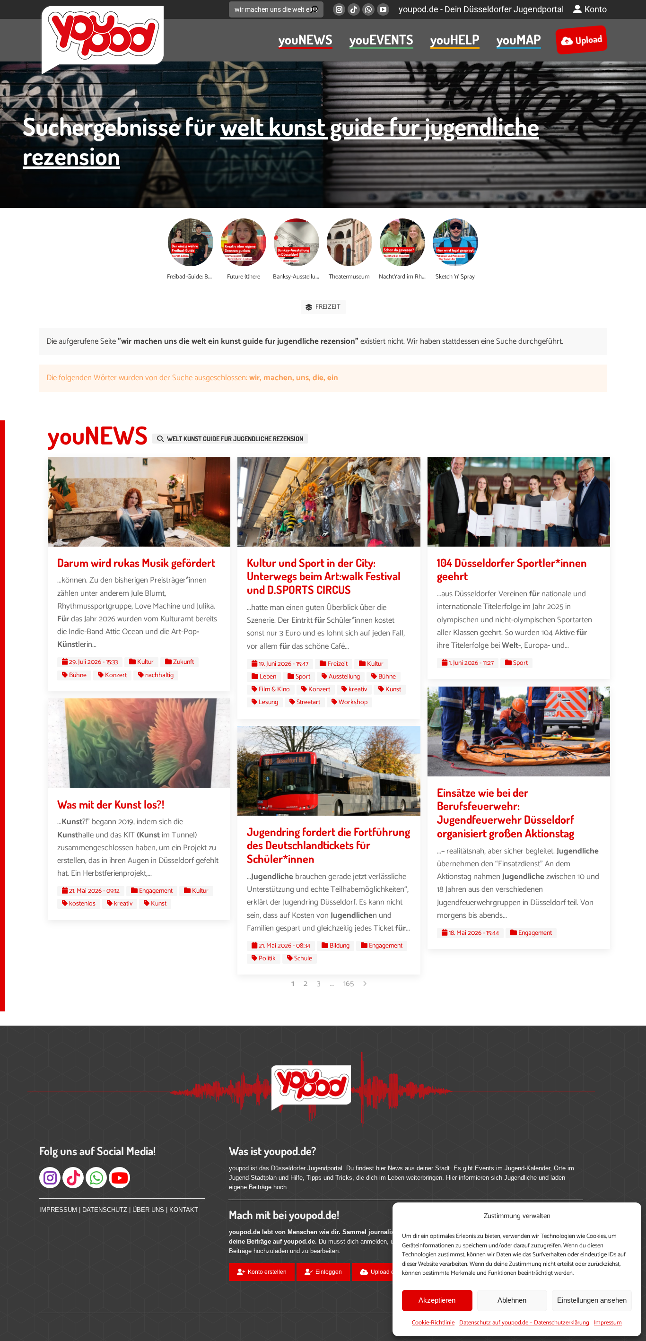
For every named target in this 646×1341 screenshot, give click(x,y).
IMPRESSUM (58, 1209)
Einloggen (328, 1272)
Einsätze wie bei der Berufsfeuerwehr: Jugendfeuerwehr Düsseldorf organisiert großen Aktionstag (505, 812)
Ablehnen (512, 1300)
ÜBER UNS (148, 1209)
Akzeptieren (437, 1300)
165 (348, 983)
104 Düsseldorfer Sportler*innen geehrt (512, 569)
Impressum (608, 1323)
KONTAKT (183, 1209)
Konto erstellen (267, 1272)
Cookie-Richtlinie (433, 1323)
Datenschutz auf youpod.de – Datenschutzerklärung (524, 1323)
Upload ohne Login (395, 1272)
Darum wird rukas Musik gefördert (136, 562)
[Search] (314, 9)
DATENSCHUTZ (104, 1209)
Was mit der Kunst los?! (110, 804)
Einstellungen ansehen (592, 1300)
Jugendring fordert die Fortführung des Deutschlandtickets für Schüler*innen (328, 845)
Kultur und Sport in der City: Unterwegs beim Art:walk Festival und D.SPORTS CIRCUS (324, 576)
